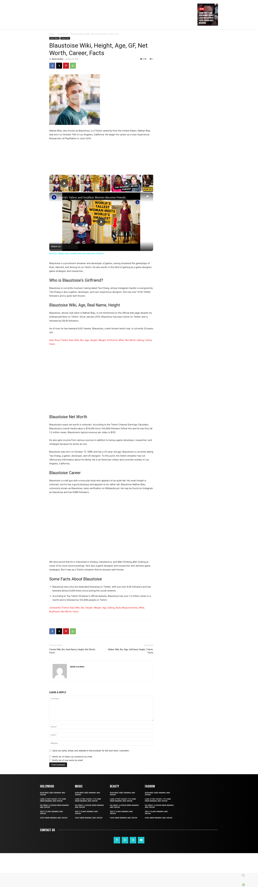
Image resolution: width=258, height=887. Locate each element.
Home (51, 34)
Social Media (62, 34)
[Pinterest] (66, 66)
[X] (59, 66)
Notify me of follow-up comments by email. (72, 756)
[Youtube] (141, 840)
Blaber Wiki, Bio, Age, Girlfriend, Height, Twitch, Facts (130, 651)
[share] (147, 196)
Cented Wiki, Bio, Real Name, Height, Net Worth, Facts (72, 651)
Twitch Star (65, 38)
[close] (130, 875)
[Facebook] (52, 66)
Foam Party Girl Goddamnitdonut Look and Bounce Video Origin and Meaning (206, 17)
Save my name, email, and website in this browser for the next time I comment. (90, 750)
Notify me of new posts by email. (67, 760)
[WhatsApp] (73, 66)
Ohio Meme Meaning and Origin (53, 818)
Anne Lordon (57, 59)
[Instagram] (125, 840)
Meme (202, 9)
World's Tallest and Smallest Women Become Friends (92, 197)
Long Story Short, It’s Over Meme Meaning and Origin (53, 800)
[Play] (126, 183)
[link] (54, 197)
